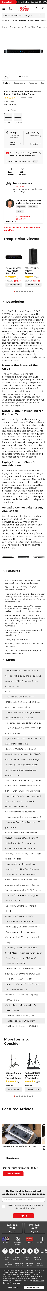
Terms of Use (38, 1281)
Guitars (5, 21)
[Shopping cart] (43, 8)
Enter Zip (34, 144)
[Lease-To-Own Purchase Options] (35, 161)
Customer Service (17, 1244)
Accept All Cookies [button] (34, 1287)
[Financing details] (40, 153)
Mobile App (41, 1242)
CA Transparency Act (8, 1264)
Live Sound (25, 27)
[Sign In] (37, 8)
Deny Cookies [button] (13, 1287)
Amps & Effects (18, 21)
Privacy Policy (29, 1272)
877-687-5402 (34, 1227)
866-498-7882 (12, 1227)
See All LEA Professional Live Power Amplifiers (22, 228)
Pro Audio (14, 27)
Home (5, 27)
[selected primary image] (23, 51)
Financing (29, 1242)
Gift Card (5, 1242)
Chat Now (20, 219)
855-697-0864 (23, 216)
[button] (23, 302)
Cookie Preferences (11, 1283)
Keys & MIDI (33, 21)
